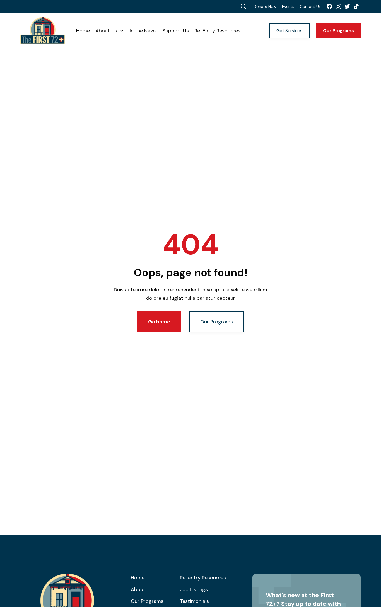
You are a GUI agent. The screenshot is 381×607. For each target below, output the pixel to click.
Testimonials (194, 601)
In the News (143, 30)
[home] (48, 30)
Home (83, 30)
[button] (109, 30)
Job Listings (194, 589)
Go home (159, 321)
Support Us (175, 30)
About (138, 589)
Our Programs (338, 30)
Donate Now (265, 6)
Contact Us (310, 6)
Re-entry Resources (203, 577)
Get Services (289, 30)
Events (288, 6)
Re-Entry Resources (217, 30)
